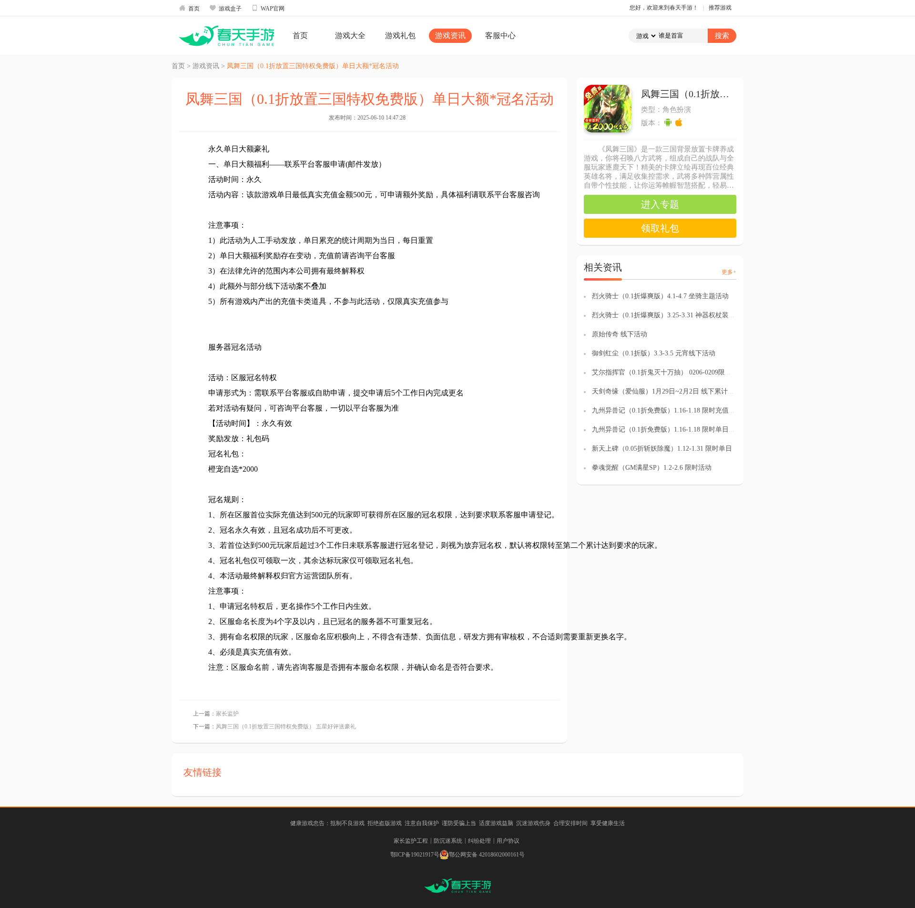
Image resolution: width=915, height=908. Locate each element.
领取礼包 (660, 228)
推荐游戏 (720, 7)
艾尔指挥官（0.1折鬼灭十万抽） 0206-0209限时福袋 (668, 372)
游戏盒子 (225, 8)
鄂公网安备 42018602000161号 (487, 854)
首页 (189, 8)
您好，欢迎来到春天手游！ (664, 7)
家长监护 (227, 713)
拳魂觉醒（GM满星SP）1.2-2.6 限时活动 (652, 467)
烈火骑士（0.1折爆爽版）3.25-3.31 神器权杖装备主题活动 (677, 315)
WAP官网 (268, 8)
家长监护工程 (411, 840)
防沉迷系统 (448, 840)
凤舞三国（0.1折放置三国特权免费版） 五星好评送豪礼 (286, 726)
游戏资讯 (450, 35)
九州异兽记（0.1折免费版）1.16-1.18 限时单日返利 (667, 429)
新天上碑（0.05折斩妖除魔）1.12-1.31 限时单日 (662, 448)
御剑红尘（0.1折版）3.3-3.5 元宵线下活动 (653, 353)
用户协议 (508, 840)
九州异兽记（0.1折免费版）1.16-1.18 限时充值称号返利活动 (680, 410)
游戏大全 (350, 35)
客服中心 (500, 35)
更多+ (729, 272)
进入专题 (660, 204)
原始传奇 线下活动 (619, 334)
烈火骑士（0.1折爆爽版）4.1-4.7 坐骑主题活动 (660, 296)
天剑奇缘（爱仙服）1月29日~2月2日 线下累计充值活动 (673, 391)
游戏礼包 (400, 35)
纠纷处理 (479, 840)
